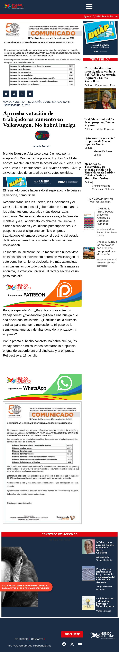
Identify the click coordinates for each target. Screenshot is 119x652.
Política (88, 129)
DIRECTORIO (22, 639)
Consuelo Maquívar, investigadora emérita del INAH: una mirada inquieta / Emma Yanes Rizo (100, 74)
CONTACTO (37, 639)
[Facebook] (64, 644)
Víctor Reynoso (105, 129)
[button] (6, 94)
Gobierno (49, 101)
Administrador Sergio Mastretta (104, 558)
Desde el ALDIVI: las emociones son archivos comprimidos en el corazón (107, 248)
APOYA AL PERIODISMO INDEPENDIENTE (29, 645)
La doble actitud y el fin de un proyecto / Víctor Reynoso (99, 122)
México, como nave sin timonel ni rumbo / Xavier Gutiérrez (105, 547)
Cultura (88, 85)
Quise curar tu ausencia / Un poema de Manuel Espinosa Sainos (99, 141)
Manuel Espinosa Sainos (103, 153)
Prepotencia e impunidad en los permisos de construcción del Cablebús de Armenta (105, 575)
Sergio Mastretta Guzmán (104, 588)
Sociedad (63, 101)
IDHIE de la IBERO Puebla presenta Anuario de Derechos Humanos (105, 216)
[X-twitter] (72, 644)
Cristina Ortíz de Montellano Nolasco (103, 187)
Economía (34, 101)
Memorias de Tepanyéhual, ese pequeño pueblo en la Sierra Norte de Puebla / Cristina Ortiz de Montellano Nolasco (99, 171)
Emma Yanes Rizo (105, 85)
